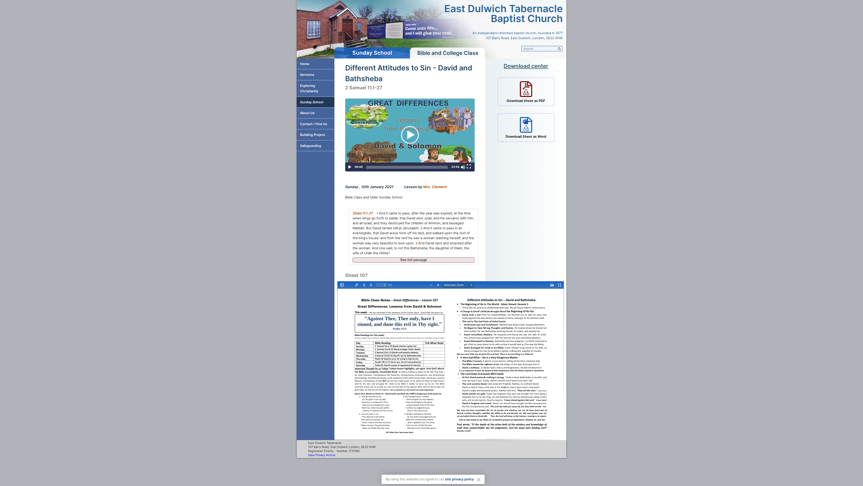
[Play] (349, 167)
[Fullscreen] (469, 166)
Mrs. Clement (435, 186)
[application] (410, 135)
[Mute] (463, 167)
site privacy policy (459, 479)
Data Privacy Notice (321, 455)
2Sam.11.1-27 (363, 213)
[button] (410, 135)
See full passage (413, 260)
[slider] (407, 167)
